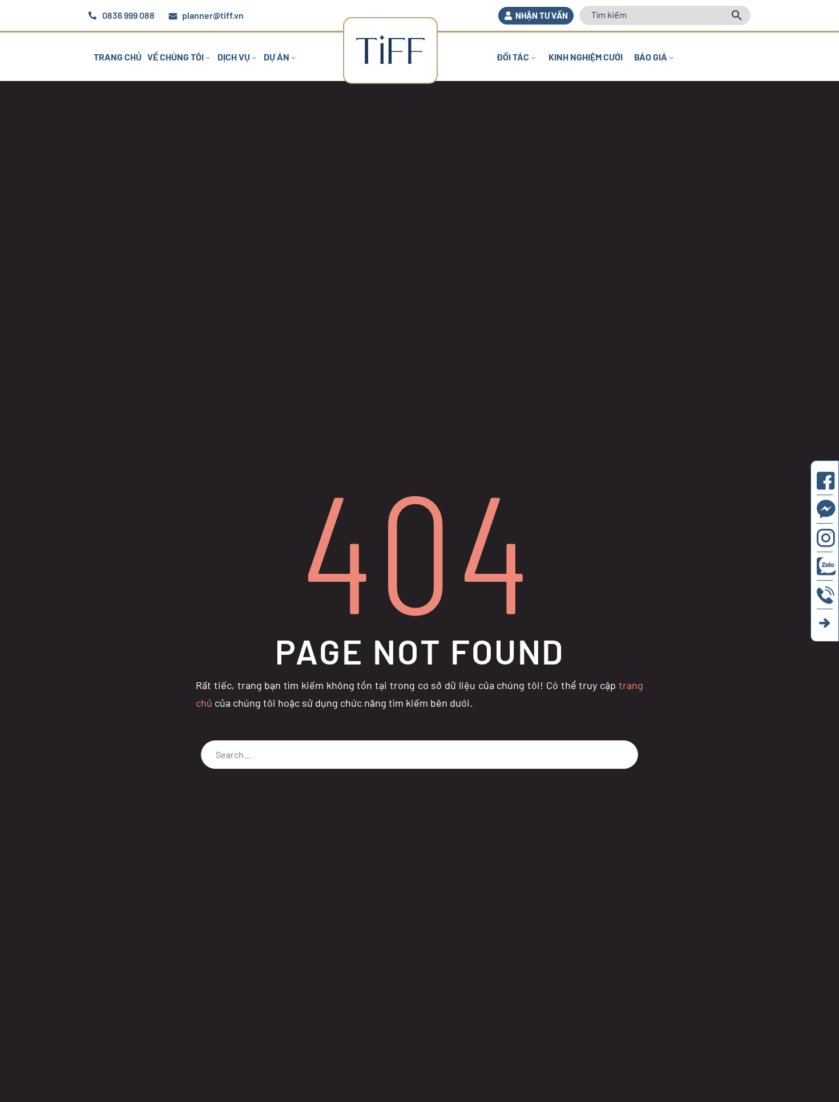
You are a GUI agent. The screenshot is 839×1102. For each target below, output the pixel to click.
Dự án (276, 56)
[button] (536, 16)
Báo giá (650, 56)
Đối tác (513, 56)
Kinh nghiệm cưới (585, 56)
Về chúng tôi (175, 56)
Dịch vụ (233, 56)
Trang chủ (118, 56)
